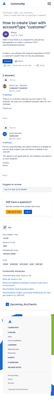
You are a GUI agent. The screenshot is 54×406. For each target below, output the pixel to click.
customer (14, 264)
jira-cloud (24, 264)
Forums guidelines (14, 340)
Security (11, 383)
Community (18, 3)
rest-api (39, 264)
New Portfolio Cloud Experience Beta (18, 289)
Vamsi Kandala (15, 133)
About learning (13, 349)
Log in (6, 189)
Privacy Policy (13, 375)
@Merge (8, 95)
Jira (21, 13)
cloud (5, 264)
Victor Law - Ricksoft (18, 85)
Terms (10, 379)
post (32, 264)
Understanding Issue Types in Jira (17, 275)
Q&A (16, 13)
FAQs (10, 337)
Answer (7, 61)
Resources (12, 353)
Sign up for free (14, 212)
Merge (14, 32)
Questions (28, 13)
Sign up (15, 189)
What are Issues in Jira (12, 279)
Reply (5, 118)
